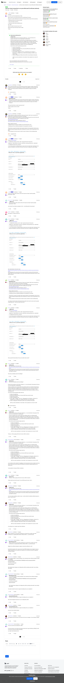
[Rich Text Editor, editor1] (22, 650)
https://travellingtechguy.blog (13, 119)
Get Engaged (39, 2)
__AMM (9, 138)
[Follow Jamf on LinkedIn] (7, 670)
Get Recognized (32, 2)
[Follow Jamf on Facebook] (12, 670)
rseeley (9, 379)
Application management (38, 670)
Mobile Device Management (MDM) (40, 668)
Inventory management (38, 671)
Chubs (47, 35)
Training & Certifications (28, 667)
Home (5, 4)
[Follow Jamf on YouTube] (9, 670)
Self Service (50, 665)
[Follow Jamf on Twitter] (5, 670)
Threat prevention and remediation (53, 670)
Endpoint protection (51, 668)
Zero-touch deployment (38, 667)
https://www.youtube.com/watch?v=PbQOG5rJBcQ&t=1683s (18, 121)
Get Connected (25, 2)
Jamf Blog (26, 670)
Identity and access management (53, 667)
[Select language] (50, 2)
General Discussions (12, 2)
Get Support (19, 2)
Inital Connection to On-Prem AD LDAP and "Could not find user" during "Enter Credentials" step (50, 10)
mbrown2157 (10, 200)
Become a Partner (27, 673)
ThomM (47, 38)
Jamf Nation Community (28, 668)
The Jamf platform (37, 665)
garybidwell (10, 113)
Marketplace (26, 671)
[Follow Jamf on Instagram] (11, 670)
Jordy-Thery (48, 41)
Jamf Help (26, 665)
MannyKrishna (10, 485)
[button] (54, 2)
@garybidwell (14, 140)
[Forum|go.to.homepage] (3, 2)
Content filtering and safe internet (53, 671)
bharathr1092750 (11, 439)
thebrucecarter (48, 44)
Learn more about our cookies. (50, 676)
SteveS (9, 307)
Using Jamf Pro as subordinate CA (49, 25)
